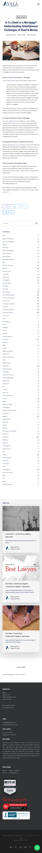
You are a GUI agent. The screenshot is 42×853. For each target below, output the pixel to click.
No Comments (31, 35)
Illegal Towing (6, 363)
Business (5, 268)
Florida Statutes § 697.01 (9, 80)
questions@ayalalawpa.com (10, 724)
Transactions (6, 463)
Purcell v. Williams (9, 121)
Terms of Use (30, 836)
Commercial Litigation (8, 298)
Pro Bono (5, 428)
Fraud (4, 345)
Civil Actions (6, 277)
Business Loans (7, 271)
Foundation (6, 342)
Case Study (6, 274)
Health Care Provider (8, 357)
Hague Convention (8, 351)
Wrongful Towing (7, 484)
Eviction (5, 330)
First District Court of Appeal (17, 123)
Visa (4, 478)
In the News (6, 372)
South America (7, 449)
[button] (38, 4)
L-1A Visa (5, 389)
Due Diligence (6, 321)
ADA (4, 236)
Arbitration (5, 247)
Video (4, 475)
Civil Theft (5, 289)
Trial (4, 466)
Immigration (6, 366)
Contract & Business (8, 312)
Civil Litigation (6, 280)
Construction (6, 301)
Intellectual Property (8, 375)
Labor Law (5, 392)
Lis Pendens (6, 413)
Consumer (5, 307)
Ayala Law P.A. (12, 35)
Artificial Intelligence (8, 250)
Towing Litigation (7, 457)
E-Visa (4, 324)
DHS (4, 318)
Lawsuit (5, 398)
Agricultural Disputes (8, 238)
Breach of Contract (8, 265)
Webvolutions (24, 840)
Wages (4, 481)
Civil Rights (5, 286)
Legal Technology (7, 404)
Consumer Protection (8, 310)
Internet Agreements (8, 378)
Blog (4, 262)
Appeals (5, 244)
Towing (4, 454)
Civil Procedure (7, 283)
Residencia (5, 443)
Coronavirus (6, 315)
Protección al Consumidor (10, 431)
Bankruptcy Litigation (8, 259)
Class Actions (6, 292)
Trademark (6, 460)
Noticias (5, 425)
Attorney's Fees (7, 256)
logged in (12, 674)
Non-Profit (5, 422)
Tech (4, 452)
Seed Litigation (7, 446)
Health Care (6, 354)
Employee (5, 327)
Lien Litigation (6, 407)
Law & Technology (7, 395)
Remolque (5, 440)
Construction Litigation (9, 304)
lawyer (4, 401)
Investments (6, 383)
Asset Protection (7, 253)
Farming (5, 333)
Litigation (5, 416)
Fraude (4, 348)
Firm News (5, 339)
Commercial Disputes (8, 295)
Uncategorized (7, 469)
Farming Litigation (7, 336)
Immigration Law (7, 369)
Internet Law (6, 381)
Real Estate (21, 17)
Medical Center (7, 419)
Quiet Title (5, 434)
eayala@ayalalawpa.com (9, 722)
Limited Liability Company (9, 410)
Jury (4, 386)
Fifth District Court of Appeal (17, 145)
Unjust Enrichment (8, 472)
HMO (4, 360)
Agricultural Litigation (8, 241)
